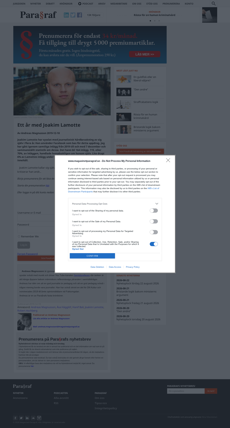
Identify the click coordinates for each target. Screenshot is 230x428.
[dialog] (115, 214)
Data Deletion (97, 267)
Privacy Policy (133, 267)
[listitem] (115, 203)
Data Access (115, 267)
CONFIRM (92, 256)
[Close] (169, 161)
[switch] (154, 210)
